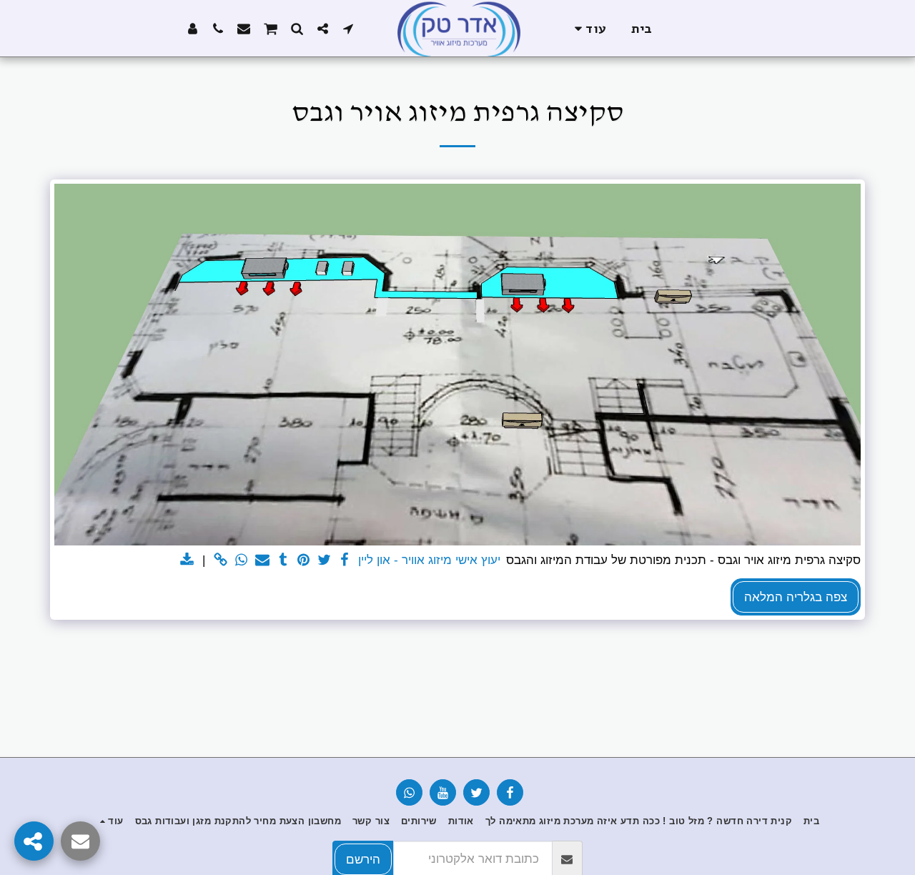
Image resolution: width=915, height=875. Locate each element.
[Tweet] (324, 560)
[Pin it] (303, 560)
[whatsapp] (241, 560)
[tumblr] (282, 560)
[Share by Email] (261, 560)
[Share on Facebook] (344, 560)
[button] (348, 28)
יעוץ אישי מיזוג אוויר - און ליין (429, 559)
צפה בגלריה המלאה (795, 596)
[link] (221, 560)
